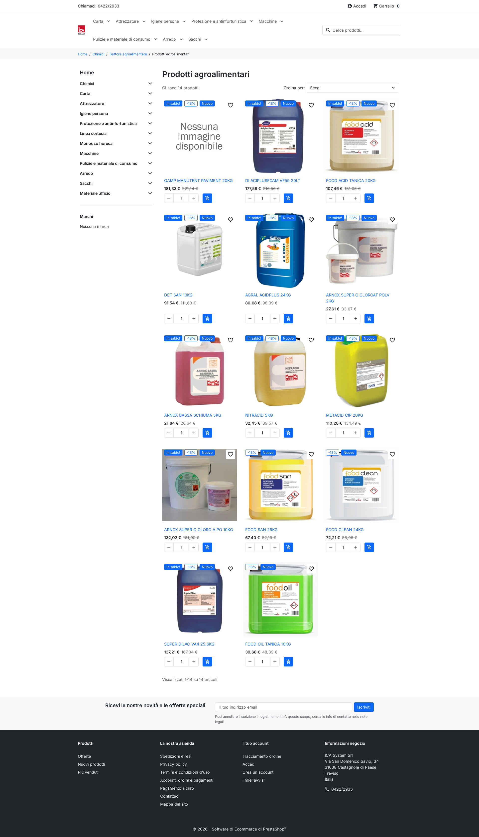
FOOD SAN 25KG (261, 529)
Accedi (248, 764)
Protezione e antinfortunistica (218, 21)
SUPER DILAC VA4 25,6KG (189, 644)
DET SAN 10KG (178, 294)
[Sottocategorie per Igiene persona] (149, 113)
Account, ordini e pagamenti (186, 780)
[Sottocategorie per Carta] (149, 93)
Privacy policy (173, 764)
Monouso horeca (96, 143)
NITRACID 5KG (259, 415)
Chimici (87, 83)
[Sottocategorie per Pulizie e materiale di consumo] (149, 163)
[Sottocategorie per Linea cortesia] (149, 133)
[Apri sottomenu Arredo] (181, 39)
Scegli (316, 87)
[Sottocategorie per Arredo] (149, 173)
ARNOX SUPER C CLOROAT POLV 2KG (357, 297)
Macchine (268, 21)
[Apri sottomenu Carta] (108, 21)
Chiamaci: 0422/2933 (98, 5)
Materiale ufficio (95, 193)
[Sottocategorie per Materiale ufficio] (149, 193)
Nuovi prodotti (91, 764)
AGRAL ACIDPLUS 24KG (268, 294)
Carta (98, 21)
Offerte (84, 756)
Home (87, 73)
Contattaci (169, 796)
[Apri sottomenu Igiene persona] (184, 21)
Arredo (169, 39)
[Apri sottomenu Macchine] (282, 21)
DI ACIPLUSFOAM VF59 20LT (272, 180)
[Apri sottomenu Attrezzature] (144, 21)
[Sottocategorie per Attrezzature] (149, 103)
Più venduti (88, 772)
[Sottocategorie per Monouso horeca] (149, 143)
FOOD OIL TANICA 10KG (268, 644)
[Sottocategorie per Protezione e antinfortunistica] (149, 123)
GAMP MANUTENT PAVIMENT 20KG (198, 180)
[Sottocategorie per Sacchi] (149, 183)
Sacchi (194, 39)
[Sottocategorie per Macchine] (149, 153)
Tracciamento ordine (261, 756)
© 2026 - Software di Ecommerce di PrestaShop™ (240, 829)
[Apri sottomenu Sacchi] (206, 39)
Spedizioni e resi (175, 756)
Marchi (86, 216)
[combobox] (361, 30)
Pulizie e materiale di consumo (121, 39)
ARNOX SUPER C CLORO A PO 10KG (198, 529)
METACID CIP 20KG (344, 415)
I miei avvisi (253, 780)
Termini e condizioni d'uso (185, 772)
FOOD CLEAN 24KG (345, 529)
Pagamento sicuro (177, 788)
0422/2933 (342, 789)
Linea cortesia (93, 133)
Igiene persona (165, 21)
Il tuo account (255, 743)
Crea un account (257, 772)
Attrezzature (127, 21)
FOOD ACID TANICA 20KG (351, 180)
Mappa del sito (174, 804)
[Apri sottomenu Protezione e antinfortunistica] (251, 21)
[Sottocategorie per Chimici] (149, 84)
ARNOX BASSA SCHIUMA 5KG (192, 415)
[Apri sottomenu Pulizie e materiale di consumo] (155, 39)
